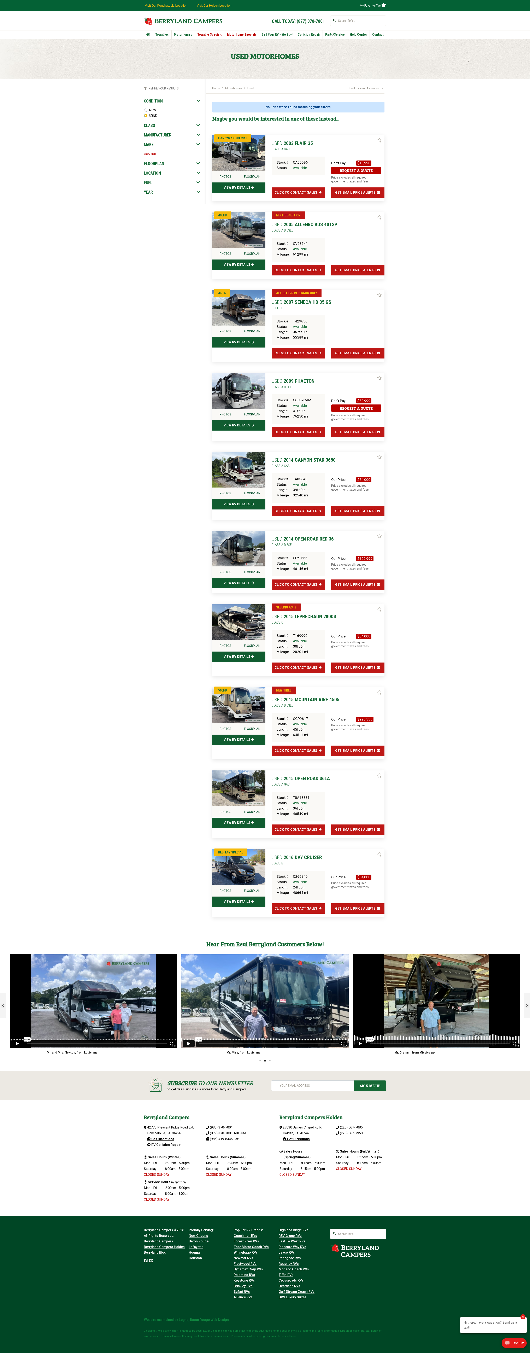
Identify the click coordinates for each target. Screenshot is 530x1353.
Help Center (358, 34)
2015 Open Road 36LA (301, 781)
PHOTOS (225, 176)
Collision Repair (309, 34)
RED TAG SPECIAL (230, 852)
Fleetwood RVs (245, 1264)
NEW (152, 110)
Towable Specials (209, 34)
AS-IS (222, 293)
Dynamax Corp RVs (248, 1269)
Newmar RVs (243, 1258)
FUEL (148, 182)
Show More (150, 153)
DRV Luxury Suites (292, 1297)
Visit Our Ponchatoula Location (166, 5)
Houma (194, 1252)
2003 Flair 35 (292, 145)
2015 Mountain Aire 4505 (305, 702)
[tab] (172, 101)
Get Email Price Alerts (355, 192)
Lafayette (196, 1247)
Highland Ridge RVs (293, 1230)
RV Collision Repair (166, 1145)
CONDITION (153, 101)
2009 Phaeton (293, 383)
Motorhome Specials (242, 34)
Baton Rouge (198, 1241)
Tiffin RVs (286, 1275)
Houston (195, 1258)
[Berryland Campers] (183, 21)
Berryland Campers (158, 1241)
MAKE (149, 144)
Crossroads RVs (291, 1280)
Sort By (364, 88)
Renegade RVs (290, 1258)
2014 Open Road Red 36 (303, 541)
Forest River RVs (246, 1241)
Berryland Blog (155, 1252)
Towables (162, 34)
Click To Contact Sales (296, 192)
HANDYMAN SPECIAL (232, 138)
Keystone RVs (244, 1280)
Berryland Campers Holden (164, 1247)
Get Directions (162, 1139)
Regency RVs (289, 1264)
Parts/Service (335, 34)
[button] (3, 1005)
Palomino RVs (244, 1275)
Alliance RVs (243, 1297)
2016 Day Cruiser (297, 860)
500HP (222, 690)
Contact (378, 34)
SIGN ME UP (370, 1085)
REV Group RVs (290, 1236)
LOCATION (152, 173)
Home (216, 88)
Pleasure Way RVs (292, 1247)
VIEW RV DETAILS (237, 187)
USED (153, 115)
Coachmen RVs (245, 1236)
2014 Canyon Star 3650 (304, 462)
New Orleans (198, 1236)
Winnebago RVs (246, 1252)
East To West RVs (292, 1241)
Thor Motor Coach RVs (251, 1247)
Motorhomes (183, 34)
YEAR (148, 192)
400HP (222, 215)
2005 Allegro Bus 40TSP (304, 227)
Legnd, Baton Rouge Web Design (204, 1320)
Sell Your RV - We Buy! (277, 34)
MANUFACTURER (157, 135)
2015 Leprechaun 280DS (304, 619)
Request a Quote (356, 170)
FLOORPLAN (154, 163)
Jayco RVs (287, 1252)
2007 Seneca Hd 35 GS (301, 304)
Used (250, 88)
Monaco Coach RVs (294, 1269)
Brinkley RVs (243, 1286)
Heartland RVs (289, 1286)
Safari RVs (242, 1292)
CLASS (149, 125)
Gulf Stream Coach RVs (296, 1292)
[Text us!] (514, 1344)
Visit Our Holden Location (214, 5)
